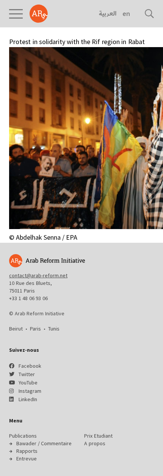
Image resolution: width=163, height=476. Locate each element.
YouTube (28, 382)
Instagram (30, 390)
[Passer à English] (126, 13)
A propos (94, 443)
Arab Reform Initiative (39, 14)
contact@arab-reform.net (38, 275)
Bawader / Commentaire (44, 443)
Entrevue (26, 458)
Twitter (27, 374)
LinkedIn (28, 399)
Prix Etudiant (98, 435)
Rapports (27, 451)
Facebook (30, 365)
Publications (23, 435)
